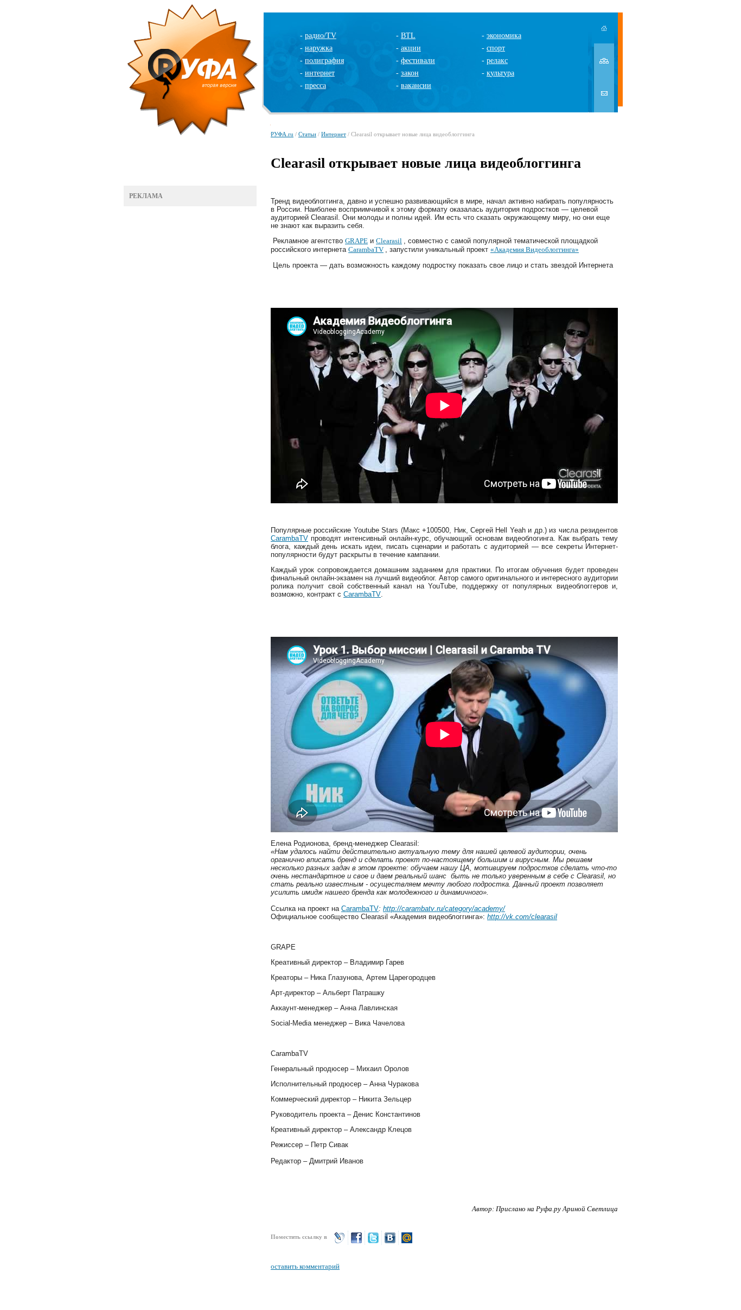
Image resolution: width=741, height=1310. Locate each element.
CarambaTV (366, 249)
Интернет (333, 134)
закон (410, 73)
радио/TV (320, 35)
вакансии (416, 85)
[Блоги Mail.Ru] (407, 1242)
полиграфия (324, 60)
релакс (497, 60)
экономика (504, 35)
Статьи (307, 134)
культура (500, 73)
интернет (320, 73)
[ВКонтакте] (390, 1242)
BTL (408, 35)
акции (411, 48)
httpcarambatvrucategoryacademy (444, 908)
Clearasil (389, 241)
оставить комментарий (305, 1266)
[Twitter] (373, 1242)
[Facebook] (356, 1242)
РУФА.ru (282, 134)
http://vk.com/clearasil (522, 917)
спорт (496, 48)
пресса (315, 85)
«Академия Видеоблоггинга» (534, 249)
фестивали (418, 60)
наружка (319, 48)
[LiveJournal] (340, 1242)
